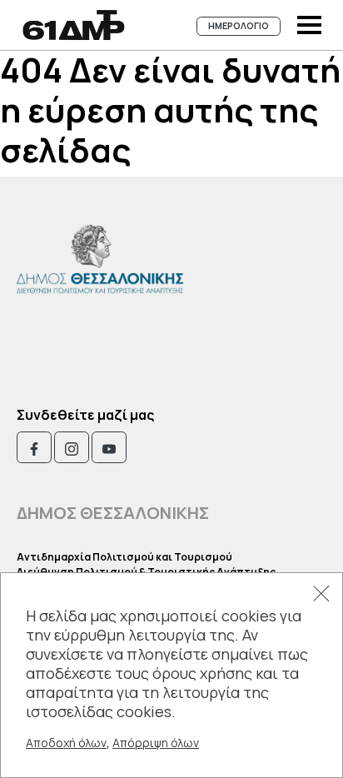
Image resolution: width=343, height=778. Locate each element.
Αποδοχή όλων (66, 743)
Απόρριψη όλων (155, 743)
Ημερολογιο (238, 25)
